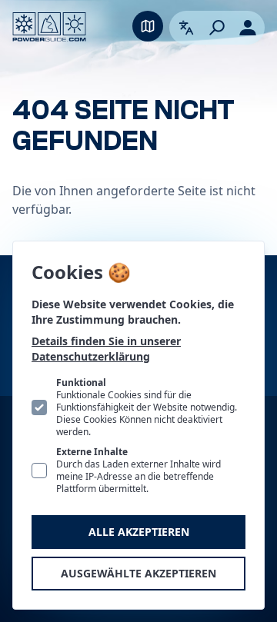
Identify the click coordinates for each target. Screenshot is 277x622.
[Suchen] (217, 28)
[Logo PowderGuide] (49, 27)
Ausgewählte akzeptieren (138, 573)
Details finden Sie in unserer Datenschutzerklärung (106, 349)
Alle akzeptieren (138, 531)
